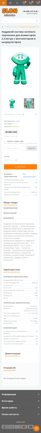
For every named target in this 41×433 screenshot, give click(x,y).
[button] (17, 3)
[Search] (37, 21)
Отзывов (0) (8, 218)
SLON (18, 121)
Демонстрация (10, 213)
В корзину (20, 166)
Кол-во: (7, 156)
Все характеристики (29, 175)
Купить (32, 148)
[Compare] (35, 114)
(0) (23, 114)
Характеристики (10, 207)
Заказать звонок (32, 13)
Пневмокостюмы (11, 27)
